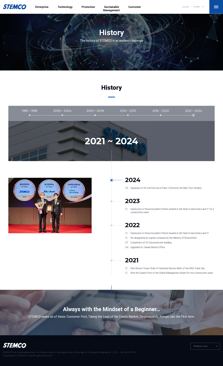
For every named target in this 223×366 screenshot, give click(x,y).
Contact (185, 7)
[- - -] (216, 7)
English (197, 7)
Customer (134, 6)
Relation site (201, 346)
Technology (65, 6)
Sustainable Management (111, 8)
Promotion (88, 6)
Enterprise (41, 6)
